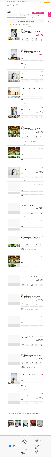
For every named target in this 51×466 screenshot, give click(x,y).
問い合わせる (49, 21)
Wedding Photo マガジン (38, 440)
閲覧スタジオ (23, 453)
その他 (27, 24)
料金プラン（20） (16, 17)
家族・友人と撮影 (38, 413)
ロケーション (18, 26)
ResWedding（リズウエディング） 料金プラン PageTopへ (26, 435)
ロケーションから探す (24, 449)
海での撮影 (20, 413)
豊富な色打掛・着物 (16, 413)
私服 (23, 24)
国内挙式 (40, 2)
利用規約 (36, 452)
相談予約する (49, 13)
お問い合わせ (36, 446)
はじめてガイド (42, 6)
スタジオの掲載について (38, 445)
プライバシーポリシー (37, 451)
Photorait (25, 463)
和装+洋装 (20, 24)
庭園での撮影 (24, 413)
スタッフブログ (39, 15)
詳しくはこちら (32, 1)
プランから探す (23, 442)
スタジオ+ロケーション (24, 26)
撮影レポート (28, 15)
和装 (13, 24)
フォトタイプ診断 (24, 443)
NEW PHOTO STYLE (24, 441)
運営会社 (36, 447)
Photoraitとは (36, 444)
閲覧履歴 (38, 6)
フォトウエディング (46, 2)
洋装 (16, 24)
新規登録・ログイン (30, 6)
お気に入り (23, 454)
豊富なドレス (10, 413)
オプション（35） (34, 17)
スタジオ (14, 26)
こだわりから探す (24, 440)
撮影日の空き (49, 16)
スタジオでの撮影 (29, 413)
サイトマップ (36, 448)
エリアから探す (23, 439)
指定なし (10, 24)
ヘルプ (36, 453)
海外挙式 (43, 2)
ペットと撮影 (33, 413)
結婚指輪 (50, 2)
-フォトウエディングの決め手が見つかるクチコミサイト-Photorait (10, 6)
